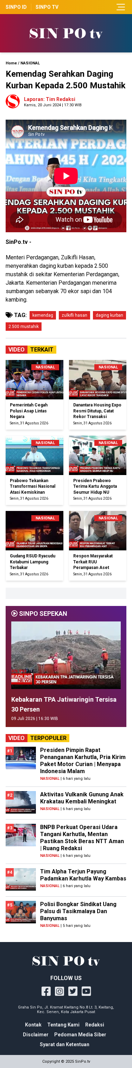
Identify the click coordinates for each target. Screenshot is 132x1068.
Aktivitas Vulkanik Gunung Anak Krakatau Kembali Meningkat (82, 798)
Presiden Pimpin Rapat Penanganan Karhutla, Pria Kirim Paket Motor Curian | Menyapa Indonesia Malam (83, 761)
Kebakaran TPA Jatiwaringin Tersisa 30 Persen (64, 704)
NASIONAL (30, 63)
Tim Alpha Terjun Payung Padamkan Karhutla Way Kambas (83, 875)
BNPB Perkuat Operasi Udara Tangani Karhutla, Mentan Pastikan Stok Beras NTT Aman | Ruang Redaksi (82, 838)
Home (11, 63)
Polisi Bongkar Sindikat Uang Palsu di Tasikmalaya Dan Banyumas (78, 911)
